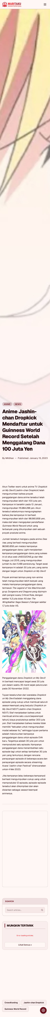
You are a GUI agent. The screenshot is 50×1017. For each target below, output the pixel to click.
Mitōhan (9, 458)
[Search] (42, 910)
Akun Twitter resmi (11, 486)
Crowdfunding (11, 1002)
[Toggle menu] (45, 4)
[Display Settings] (43, 1010)
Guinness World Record (15, 1009)
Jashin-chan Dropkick (34, 1002)
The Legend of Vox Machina (26, 588)
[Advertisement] (23, 972)
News (18, 404)
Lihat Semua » (25, 945)
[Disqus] (25, 849)
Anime (7, 404)
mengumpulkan (10, 508)
